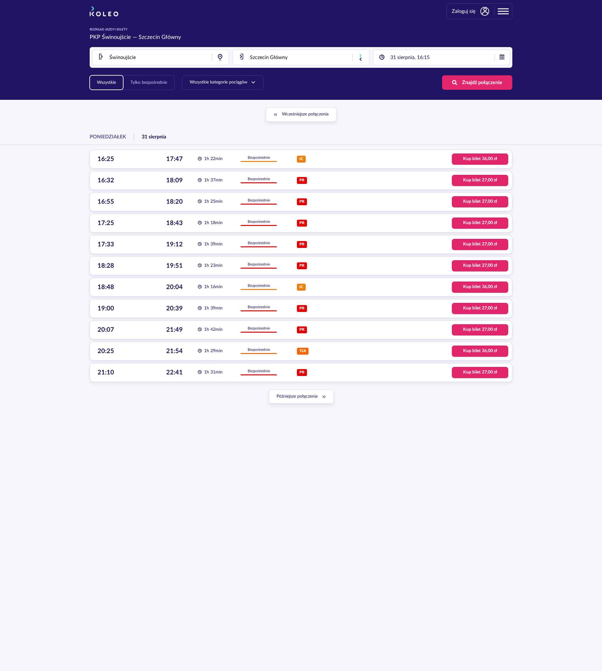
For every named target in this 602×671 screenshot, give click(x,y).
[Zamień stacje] (360, 57)
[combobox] (160, 57)
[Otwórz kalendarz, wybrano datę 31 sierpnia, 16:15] (502, 57)
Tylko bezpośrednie (148, 82)
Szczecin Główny (160, 37)
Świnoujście (116, 37)
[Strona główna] (104, 11)
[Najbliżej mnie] (220, 57)
